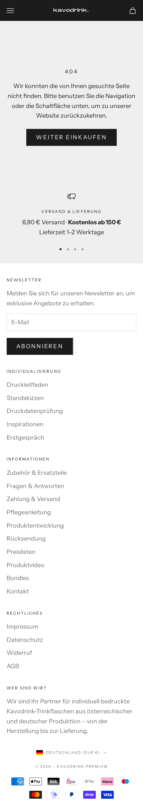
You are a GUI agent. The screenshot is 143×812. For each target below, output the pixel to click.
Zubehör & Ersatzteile (37, 472)
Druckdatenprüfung (35, 411)
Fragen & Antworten (35, 486)
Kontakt (18, 591)
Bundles (18, 578)
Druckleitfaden (27, 384)
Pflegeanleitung (29, 512)
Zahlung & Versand (33, 499)
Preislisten (21, 552)
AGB (13, 666)
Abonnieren (40, 346)
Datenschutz (25, 640)
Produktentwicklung (35, 525)
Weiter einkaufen (71, 137)
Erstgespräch (25, 437)
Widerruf (19, 653)
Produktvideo (26, 565)
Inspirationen (25, 424)
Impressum (23, 626)
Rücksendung (26, 538)
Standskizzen (25, 398)
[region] (71, 215)
